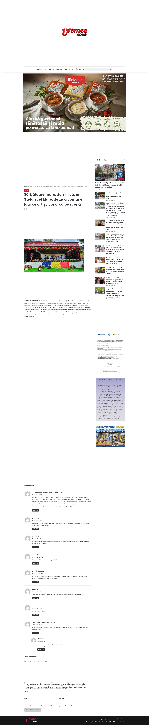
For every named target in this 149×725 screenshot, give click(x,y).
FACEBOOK (80, 69)
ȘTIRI (40, 69)
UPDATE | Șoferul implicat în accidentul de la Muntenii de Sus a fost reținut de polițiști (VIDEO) (115, 270)
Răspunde (35, 510)
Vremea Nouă (31, 209)
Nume (26, 691)
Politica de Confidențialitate (105, 722)
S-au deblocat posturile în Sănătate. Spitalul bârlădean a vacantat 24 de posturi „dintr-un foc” (109, 185)
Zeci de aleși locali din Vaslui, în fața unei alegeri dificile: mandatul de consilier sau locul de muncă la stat (115, 280)
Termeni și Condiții (91, 722)
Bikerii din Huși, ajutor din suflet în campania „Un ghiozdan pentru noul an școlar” (114, 195)
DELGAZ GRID (69, 69)
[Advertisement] (74, 12)
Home (27, 187)
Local (31, 187)
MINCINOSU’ (58, 69)
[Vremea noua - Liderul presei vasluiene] (74, 32)
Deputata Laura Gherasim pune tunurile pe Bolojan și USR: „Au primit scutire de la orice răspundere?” (114, 260)
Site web (61, 698)
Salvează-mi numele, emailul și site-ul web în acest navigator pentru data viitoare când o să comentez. (56, 706)
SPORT (48, 69)
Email (25, 698)
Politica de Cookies (119, 722)
